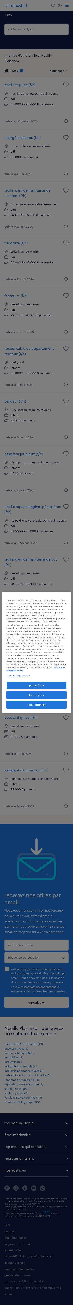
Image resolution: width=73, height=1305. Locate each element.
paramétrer (36, 685)
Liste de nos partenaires (19, 675)
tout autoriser (36, 704)
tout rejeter (36, 695)
